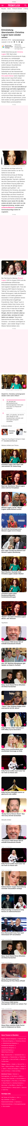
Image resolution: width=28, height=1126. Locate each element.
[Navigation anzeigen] (2, 5)
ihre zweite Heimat (7, 76)
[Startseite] (14, 5)
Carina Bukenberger (18, 40)
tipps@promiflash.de (10, 441)
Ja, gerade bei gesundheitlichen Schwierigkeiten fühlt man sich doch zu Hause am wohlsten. (14, 405)
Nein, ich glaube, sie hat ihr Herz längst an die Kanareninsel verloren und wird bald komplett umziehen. (15, 418)
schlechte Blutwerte (8, 207)
